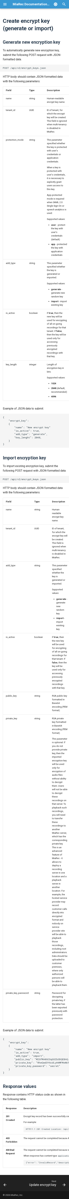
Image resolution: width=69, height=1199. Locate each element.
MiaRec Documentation (30, 4)
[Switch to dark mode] (55, 4)
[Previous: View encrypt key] (5, 1183)
